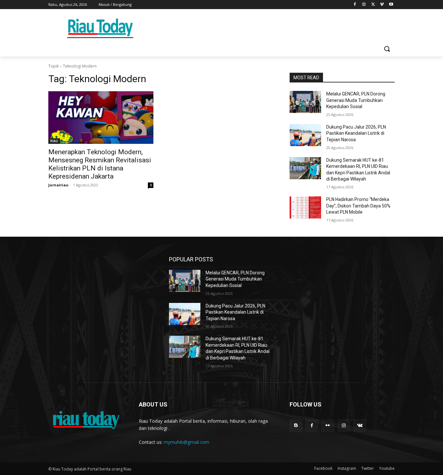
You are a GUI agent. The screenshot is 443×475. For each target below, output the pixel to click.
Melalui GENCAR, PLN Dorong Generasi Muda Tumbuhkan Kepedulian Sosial (355, 100)
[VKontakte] (359, 425)
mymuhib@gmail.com (186, 442)
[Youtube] (391, 4)
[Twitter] (373, 4)
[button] (387, 48)
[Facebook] (355, 4)
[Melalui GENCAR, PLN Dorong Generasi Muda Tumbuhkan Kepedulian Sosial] (305, 102)
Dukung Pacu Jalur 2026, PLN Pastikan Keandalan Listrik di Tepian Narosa (356, 133)
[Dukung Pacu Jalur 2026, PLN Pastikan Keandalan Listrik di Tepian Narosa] (305, 135)
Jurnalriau (58, 184)
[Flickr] (327, 425)
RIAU (54, 141)
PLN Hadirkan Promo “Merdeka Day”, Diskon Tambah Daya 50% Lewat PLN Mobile (358, 206)
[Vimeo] (382, 4)
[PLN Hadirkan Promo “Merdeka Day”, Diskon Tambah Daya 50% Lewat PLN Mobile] (305, 207)
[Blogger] (296, 425)
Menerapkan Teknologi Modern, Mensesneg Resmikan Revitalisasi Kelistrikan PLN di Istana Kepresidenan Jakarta (99, 164)
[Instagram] (364, 4)
